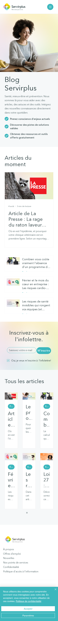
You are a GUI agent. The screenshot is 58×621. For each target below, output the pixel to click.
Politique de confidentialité (28, 601)
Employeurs (47, 406)
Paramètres (28, 615)
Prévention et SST (12, 406)
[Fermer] (53, 591)
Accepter (28, 608)
